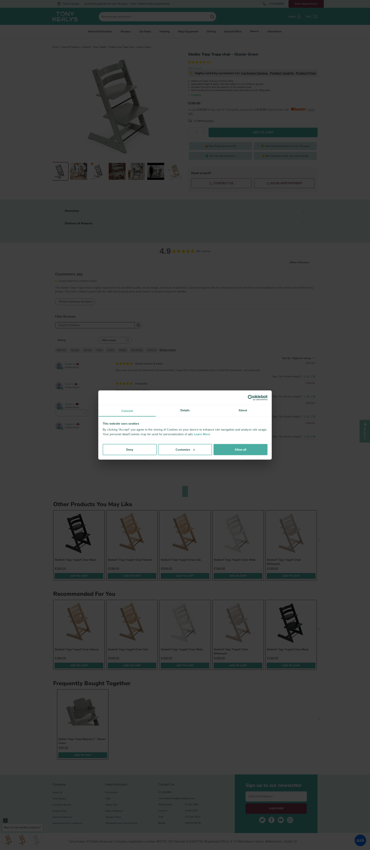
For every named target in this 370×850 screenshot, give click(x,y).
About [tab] (243, 410)
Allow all (240, 449)
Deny (129, 449)
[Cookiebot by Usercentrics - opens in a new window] (250, 398)
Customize (183, 449)
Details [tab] (185, 410)
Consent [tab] (127, 410)
